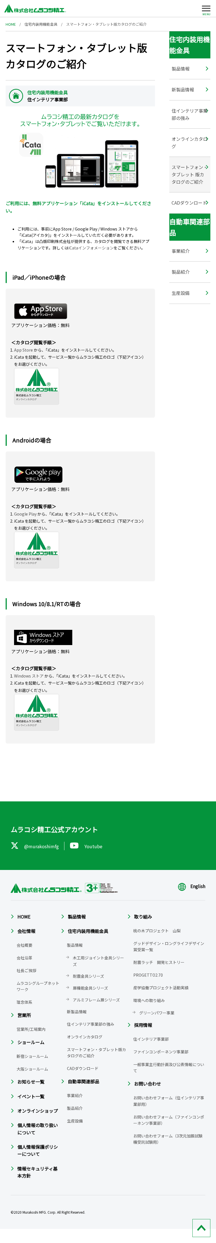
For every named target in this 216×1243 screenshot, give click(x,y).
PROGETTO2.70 (148, 975)
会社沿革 (24, 958)
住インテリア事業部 (151, 1039)
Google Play (25, 514)
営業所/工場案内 (31, 1029)
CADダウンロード (189, 202)
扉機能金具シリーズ (90, 988)
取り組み (143, 916)
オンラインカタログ (190, 142)
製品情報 (181, 68)
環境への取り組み (149, 1000)
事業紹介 (181, 250)
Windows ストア (29, 676)
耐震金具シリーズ (88, 976)
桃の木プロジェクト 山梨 (157, 930)
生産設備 (181, 293)
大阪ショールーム (32, 1069)
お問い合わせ (147, 1083)
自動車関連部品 (83, 1081)
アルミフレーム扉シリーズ (96, 1000)
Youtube (93, 846)
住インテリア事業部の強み (190, 114)
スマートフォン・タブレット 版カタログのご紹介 (190, 174)
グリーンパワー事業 (156, 1013)
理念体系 (24, 1002)
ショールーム (30, 1042)
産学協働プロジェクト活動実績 (160, 987)
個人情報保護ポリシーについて (37, 1150)
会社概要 (24, 945)
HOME (11, 24)
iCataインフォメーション (91, 248)
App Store (23, 350)
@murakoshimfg (41, 846)
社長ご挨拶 (26, 970)
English (197, 886)
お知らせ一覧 (30, 1081)
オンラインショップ (37, 1110)
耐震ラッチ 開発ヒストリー (158, 962)
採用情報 (143, 1024)
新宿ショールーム (32, 1056)
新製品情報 (183, 89)
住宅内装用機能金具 (40, 24)
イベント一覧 (30, 1096)
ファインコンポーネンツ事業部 (160, 1052)
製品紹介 (181, 271)
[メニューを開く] (206, 10)
